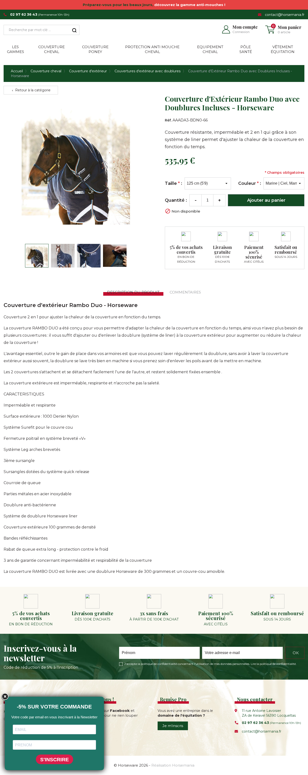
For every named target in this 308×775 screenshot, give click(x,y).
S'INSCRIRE (54, 759)
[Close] (4, 696)
